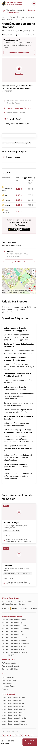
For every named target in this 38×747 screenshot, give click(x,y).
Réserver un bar (8, 677)
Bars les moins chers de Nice (13, 649)
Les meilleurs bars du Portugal (13, 721)
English (15, 608)
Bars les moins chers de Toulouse (14, 640)
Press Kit (5, 689)
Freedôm (19, 20)
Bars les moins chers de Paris (13, 635)
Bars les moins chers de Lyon (13, 623)
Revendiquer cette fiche (19, 53)
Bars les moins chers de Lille (13, 632)
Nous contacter (8, 683)
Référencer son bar (9, 663)
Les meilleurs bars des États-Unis (14, 724)
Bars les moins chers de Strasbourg (15, 629)
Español (34, 608)
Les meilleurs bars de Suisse (13, 706)
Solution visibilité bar (10, 669)
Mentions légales (8, 686)
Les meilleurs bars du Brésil (12, 700)
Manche (31, 17)
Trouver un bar (30, 742)
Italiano (24, 608)
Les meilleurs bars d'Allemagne (13, 709)
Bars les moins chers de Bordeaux (15, 637)
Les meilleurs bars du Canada (13, 703)
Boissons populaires (9, 655)
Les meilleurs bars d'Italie (11, 715)
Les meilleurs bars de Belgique (13, 697)
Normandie (21, 17)
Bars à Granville (7, 20)
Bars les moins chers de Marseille (14, 652)
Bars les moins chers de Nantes (14, 646)
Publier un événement (10, 666)
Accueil (4, 17)
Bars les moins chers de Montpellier (15, 643)
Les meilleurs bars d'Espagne (13, 712)
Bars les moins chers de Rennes (14, 626)
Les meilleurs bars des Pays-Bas (14, 718)
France (12, 17)
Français (5, 608)
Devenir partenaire (9, 680)
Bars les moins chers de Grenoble (14, 620)
